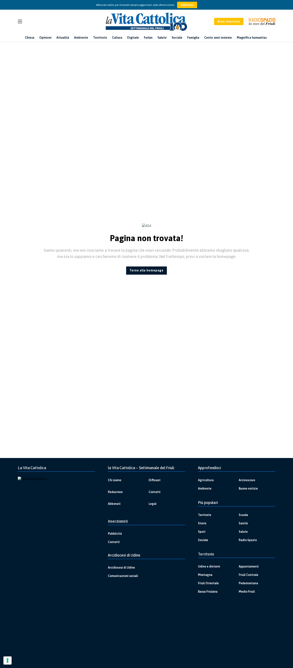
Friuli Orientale (208, 583)
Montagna (205, 575)
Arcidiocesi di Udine (121, 567)
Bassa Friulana (207, 591)
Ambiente (204, 488)
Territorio (204, 515)
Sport (201, 531)
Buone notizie (248, 488)
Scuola (243, 515)
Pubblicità (115, 533)
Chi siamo (114, 480)
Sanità (243, 523)
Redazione (115, 492)
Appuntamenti (249, 566)
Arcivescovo (247, 480)
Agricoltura (206, 480)
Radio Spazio (248, 540)
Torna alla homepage (146, 270)
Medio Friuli (247, 591)
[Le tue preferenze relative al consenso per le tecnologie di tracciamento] (7, 660)
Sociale (203, 540)
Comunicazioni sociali (123, 576)
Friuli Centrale (248, 575)
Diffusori (154, 480)
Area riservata (228, 21)
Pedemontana (248, 583)
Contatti (154, 492)
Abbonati (187, 4)
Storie (202, 523)
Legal (152, 503)
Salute (243, 531)
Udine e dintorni (209, 566)
